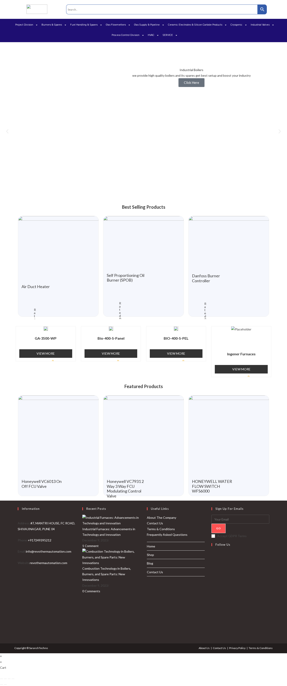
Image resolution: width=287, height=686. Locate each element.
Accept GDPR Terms (232, 536)
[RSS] (212, 631)
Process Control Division (125, 35)
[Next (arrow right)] (5, 684)
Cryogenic (236, 24)
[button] (7, 131)
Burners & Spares (51, 24)
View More (46, 353)
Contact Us (155, 523)
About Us (204, 648)
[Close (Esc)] (1, 678)
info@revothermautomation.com (48, 551)
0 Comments (91, 591)
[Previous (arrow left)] (1, 684)
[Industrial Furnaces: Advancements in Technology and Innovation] (111, 520)
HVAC (151, 35)
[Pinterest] (212, 599)
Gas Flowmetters (116, 24)
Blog (150, 563)
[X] (212, 556)
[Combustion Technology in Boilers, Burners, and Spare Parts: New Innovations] (111, 557)
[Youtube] (212, 620)
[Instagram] (212, 577)
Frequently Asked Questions (167, 534)
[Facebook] (212, 567)
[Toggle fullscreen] (9, 678)
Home (151, 546)
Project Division (24, 24)
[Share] (5, 678)
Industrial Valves (260, 24)
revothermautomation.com (48, 563)
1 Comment (90, 546)
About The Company (161, 517)
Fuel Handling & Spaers (84, 24)
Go (218, 528)
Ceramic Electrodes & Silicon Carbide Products (195, 24)
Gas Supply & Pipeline (147, 24)
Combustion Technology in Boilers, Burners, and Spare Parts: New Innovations (106, 574)
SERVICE (168, 35)
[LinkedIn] (212, 588)
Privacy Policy (237, 648)
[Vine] (212, 610)
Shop (150, 555)
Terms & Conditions (161, 529)
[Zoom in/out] (13, 678)
